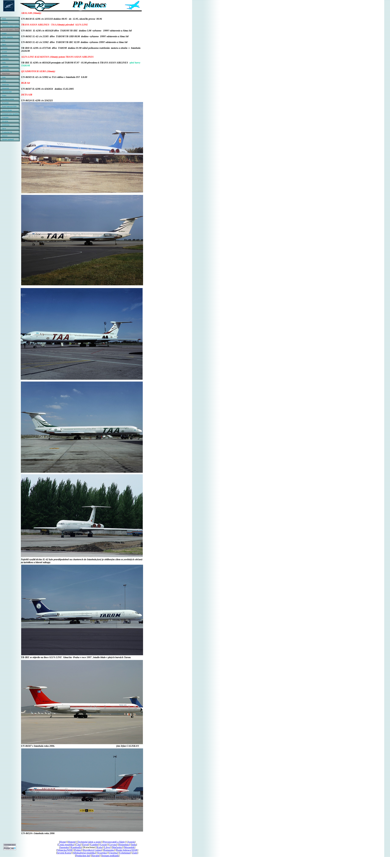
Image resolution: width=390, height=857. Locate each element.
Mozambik (129, 847)
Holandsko (124, 844)
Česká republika (66, 844)
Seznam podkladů (110, 855)
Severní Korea (64, 853)
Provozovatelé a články (114, 842)
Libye (107, 847)
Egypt (85, 844)
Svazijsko (102, 853)
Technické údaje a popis (89, 842)
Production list (83, 855)
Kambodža (76, 847)
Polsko (77, 850)
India (133, 844)
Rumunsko (109, 850)
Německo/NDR (64, 850)
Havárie (95, 855)
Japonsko (64, 847)
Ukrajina (113, 853)
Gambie (94, 844)
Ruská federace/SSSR (126, 850)
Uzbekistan (124, 853)
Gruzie (103, 844)
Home (63, 842)
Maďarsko (117, 847)
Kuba (99, 847)
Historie (72, 842)
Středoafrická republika (84, 853)
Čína (78, 844)
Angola (131, 842)
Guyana (113, 844)
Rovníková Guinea (92, 850)
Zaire (134, 853)
